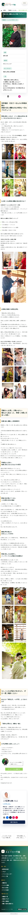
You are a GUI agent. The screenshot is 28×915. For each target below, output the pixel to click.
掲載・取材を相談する (7, 903)
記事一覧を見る (14, 822)
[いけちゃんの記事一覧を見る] (6, 795)
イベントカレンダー (7, 874)
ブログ (4, 871)
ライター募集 (5, 885)
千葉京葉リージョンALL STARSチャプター (10, 19)
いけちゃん (7, 804)
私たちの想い (5, 887)
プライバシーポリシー (14, 913)
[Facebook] (7, 817)
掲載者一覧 (5, 896)
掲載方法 (4, 882)
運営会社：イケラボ (22, 909)
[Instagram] (13, 817)
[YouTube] (16, 817)
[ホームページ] (4, 817)
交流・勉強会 (5, 901)
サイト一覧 (5, 876)
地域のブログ (5, 899)
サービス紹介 (5, 890)
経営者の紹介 (5, 869)
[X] (10, 817)
